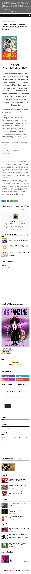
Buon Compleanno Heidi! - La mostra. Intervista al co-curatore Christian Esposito (17, 545)
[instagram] (8, 379)
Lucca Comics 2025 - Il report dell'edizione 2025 (18, 528)
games (20, 437)
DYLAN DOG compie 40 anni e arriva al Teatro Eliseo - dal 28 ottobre (17, 479)
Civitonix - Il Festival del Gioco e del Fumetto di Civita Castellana (17, 492)
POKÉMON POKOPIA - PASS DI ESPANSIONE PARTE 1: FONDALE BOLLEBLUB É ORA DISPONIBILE (18, 254)
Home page (4, 20)
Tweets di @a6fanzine (7, 428)
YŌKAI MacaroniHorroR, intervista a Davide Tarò (17, 510)
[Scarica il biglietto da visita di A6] (8, 471)
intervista (26, 437)
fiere (10, 437)
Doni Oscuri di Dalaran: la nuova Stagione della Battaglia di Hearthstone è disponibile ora (18, 247)
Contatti (17, 568)
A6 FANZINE (4, 437)
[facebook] (8, 376)
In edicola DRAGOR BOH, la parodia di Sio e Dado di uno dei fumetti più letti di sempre (18, 239)
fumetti (14, 437)
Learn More (13, 11)
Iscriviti (7, 406)
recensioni (10, 439)
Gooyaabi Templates (24, 570)
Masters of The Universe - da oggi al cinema (17, 504)
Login (13, 568)
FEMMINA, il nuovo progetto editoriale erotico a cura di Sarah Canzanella (17, 486)
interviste (4, 439)
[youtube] (22, 379)
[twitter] (22, 376)
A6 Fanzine (4, 32)
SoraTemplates (9, 570)
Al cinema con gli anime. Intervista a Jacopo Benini (18, 517)
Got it (20, 11)
